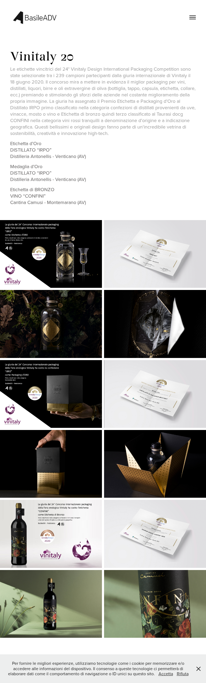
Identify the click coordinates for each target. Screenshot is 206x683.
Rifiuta (183, 674)
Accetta (166, 674)
